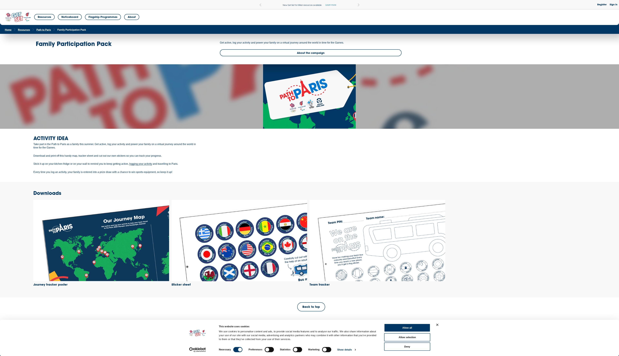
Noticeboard (69, 17)
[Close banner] (437, 325)
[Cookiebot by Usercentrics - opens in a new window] (197, 349)
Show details (344, 349)
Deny (407, 346)
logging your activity (140, 163)
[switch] (269, 349)
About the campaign (310, 52)
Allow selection (407, 337)
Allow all (407, 327)
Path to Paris (43, 29)
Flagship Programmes (102, 17)
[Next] (358, 5)
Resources (44, 17)
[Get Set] (18, 17)
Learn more (330, 5)
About (132, 17)
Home (8, 29)
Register (602, 4)
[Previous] (260, 5)
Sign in (613, 4)
